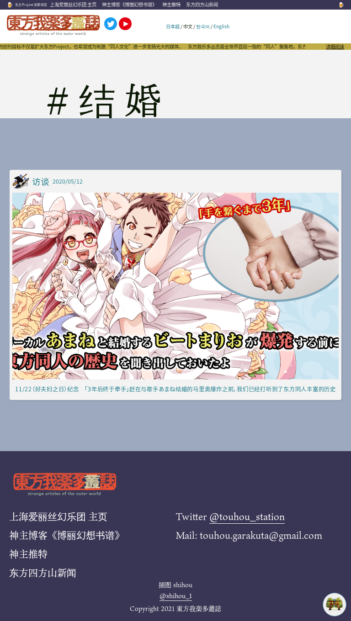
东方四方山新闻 (202, 4)
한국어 (203, 26)
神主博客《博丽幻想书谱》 (129, 4)
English (221, 26)
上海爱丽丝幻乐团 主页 (73, 4)
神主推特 (171, 4)
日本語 (173, 26)
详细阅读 (335, 46)
